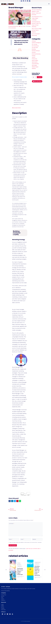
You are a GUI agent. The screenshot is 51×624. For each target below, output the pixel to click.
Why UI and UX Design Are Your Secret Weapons (36, 30)
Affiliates (34, 41)
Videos (2, 604)
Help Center (3, 609)
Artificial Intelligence (36, 42)
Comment (11, 523)
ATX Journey (34, 44)
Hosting (33, 55)
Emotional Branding (36, 53)
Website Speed (35, 66)
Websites (34, 68)
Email (22, 539)
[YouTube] (10, 614)
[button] (6, 570)
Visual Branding (35, 63)
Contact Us (3, 600)
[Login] (12, 614)
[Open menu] (49, 4)
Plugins (2, 605)
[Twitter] (25, 1)
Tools (2, 597)
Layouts (33, 57)
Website (34, 539)
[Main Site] (21, 1)
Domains (34, 52)
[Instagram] (27, 1)
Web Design (34, 65)
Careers (2, 598)
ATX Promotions (35, 45)
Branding (34, 49)
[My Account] (30, 1)
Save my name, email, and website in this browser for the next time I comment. (26, 542)
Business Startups (36, 50)
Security (2, 596)
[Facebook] (23, 1)
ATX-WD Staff (35, 47)
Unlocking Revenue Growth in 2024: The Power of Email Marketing (19, 571)
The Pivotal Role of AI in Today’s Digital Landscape (37, 18)
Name (10, 539)
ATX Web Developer (27, 621)
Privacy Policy (3, 594)
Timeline (2, 608)
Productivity (34, 58)
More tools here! (16, 107)
